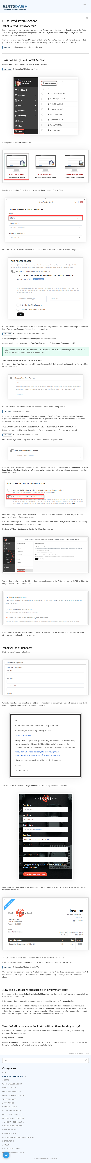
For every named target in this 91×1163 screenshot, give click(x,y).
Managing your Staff (11, 1091)
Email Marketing (9, 1129)
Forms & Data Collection (13, 1095)
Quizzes (5, 1080)
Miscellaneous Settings (13, 1152)
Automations (8, 1103)
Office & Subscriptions (12, 1114)
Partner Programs (11, 1149)
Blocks (5, 1072)
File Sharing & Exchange (13, 1118)
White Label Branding (12, 1084)
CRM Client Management (13, 1076)
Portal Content (9, 1088)
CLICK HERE (7, 47)
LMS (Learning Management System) (18, 1137)
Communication (9, 1133)
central (37, 1158)
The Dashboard (9, 1099)
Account (6, 1145)
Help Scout (53, 1158)
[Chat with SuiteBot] (6, 1155)
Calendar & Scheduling (13, 1122)
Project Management (12, 1110)
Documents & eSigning (12, 1126)
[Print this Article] (87, 18)
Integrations (8, 1141)
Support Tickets (9, 1107)
